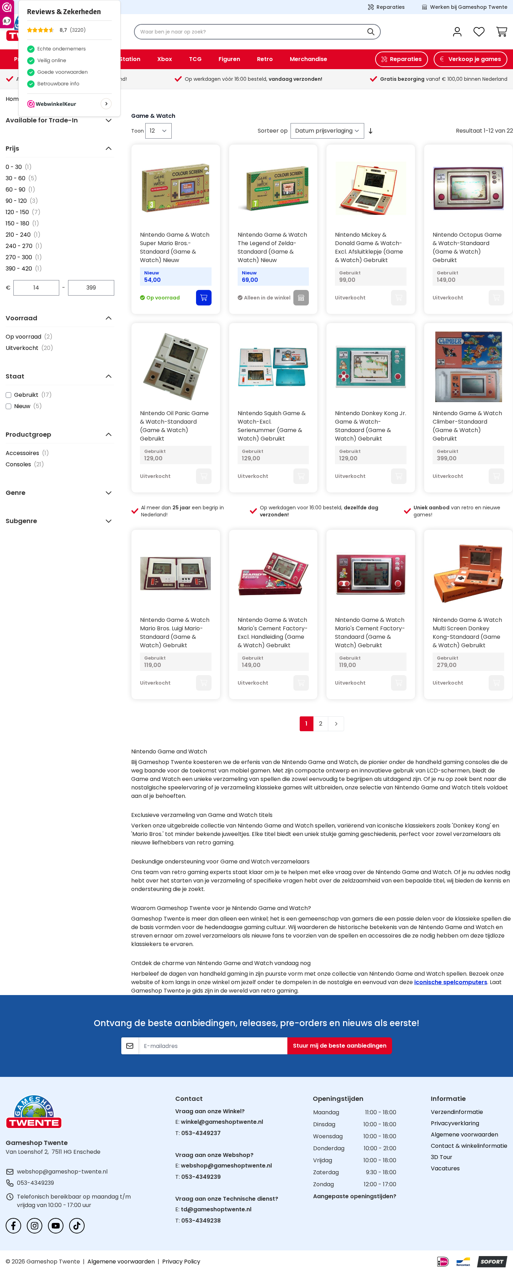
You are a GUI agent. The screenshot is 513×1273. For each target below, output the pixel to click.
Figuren (229, 59)
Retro (265, 59)
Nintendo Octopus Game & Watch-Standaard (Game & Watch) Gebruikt (467, 247)
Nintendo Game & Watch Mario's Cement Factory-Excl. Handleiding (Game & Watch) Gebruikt (273, 632)
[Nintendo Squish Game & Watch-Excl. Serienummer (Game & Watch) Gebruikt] (273, 367)
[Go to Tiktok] (77, 1225)
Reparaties (391, 7)
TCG (195, 59)
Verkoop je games (474, 59)
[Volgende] (336, 723)
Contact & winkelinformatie (469, 1146)
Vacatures (445, 1168)
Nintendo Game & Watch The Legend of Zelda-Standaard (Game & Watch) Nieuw (272, 247)
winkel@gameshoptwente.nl (222, 1122)
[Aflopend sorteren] (370, 131)
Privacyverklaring (455, 1123)
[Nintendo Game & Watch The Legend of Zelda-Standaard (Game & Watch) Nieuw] (273, 188)
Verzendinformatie (457, 1112)
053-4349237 (201, 1133)
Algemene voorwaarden (464, 1134)
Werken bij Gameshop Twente (468, 7)
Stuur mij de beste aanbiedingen (339, 1046)
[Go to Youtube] (55, 1225)
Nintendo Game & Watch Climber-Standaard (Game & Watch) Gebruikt (467, 426)
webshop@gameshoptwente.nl (226, 1166)
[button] (60, 120)
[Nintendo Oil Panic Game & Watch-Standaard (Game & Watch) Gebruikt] (176, 367)
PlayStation (123, 59)
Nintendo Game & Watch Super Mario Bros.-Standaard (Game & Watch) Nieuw (174, 247)
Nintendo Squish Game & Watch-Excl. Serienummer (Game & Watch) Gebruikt (272, 426)
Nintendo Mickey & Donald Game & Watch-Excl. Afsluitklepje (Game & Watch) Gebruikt (369, 247)
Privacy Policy (181, 1261)
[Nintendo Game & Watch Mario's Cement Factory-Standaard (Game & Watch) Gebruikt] (371, 573)
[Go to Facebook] (13, 1225)
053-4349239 (35, 1183)
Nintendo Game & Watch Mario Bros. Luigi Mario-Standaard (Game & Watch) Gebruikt (174, 632)
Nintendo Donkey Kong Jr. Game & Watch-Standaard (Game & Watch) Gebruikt (370, 426)
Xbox (164, 59)
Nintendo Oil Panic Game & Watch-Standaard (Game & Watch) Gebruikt (174, 426)
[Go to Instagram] (34, 1225)
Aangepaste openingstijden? (354, 1196)
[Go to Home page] (34, 1111)
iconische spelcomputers (450, 982)
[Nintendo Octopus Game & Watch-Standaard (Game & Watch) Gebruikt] (468, 188)
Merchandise (308, 59)
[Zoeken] (371, 32)
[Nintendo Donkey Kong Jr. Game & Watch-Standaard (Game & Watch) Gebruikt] (371, 367)
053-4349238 (201, 1221)
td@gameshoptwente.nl (216, 1209)
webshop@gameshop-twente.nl (62, 1172)
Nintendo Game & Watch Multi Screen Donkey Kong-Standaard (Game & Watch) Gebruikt (467, 632)
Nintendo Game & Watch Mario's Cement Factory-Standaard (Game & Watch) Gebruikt (370, 632)
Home (14, 99)
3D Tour (441, 1157)
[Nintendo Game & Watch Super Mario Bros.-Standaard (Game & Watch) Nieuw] (176, 188)
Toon (138, 130)
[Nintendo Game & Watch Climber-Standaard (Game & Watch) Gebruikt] (468, 367)
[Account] (457, 32)
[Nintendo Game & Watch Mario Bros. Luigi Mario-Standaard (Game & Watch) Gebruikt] (176, 573)
